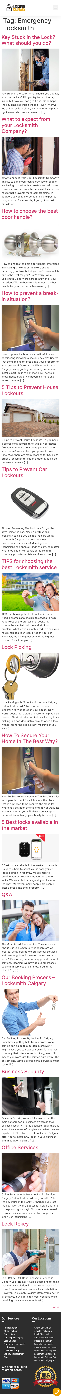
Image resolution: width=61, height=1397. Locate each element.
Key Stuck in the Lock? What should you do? (28, 40)
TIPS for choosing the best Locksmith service (29, 564)
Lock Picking (17, 647)
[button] (55, 7)
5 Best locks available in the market (30, 825)
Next (55, 1307)
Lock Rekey (15, 1224)
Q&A (7, 895)
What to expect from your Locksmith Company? (26, 125)
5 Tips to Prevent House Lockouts (30, 390)
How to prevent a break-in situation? (30, 296)
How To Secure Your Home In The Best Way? (30, 738)
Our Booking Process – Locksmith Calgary (28, 980)
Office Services (20, 1147)
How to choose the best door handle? (30, 214)
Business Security (23, 1071)
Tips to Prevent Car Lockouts (24, 472)
